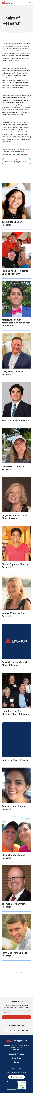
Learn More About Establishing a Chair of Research (16, 162)
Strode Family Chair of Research (13, 856)
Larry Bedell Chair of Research (12, 373)
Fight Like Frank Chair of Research (14, 954)
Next (21, 972)
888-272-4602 (17, 1049)
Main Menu (30, 2)
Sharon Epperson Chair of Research (15, 566)
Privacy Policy (16, 1069)
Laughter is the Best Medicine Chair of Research (16, 713)
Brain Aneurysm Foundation (9, 2)
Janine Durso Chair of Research (13, 468)
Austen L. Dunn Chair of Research (14, 808)
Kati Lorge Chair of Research (16, 760)
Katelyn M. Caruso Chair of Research (15, 615)
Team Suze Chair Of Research (12, 223)
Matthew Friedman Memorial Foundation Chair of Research (16, 322)
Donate (16, 1062)
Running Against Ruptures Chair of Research (15, 272)
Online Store (16, 1058)
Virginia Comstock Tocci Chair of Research (14, 517)
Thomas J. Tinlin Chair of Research (14, 905)
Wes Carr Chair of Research (16, 420)
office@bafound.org (16, 1047)
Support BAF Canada (16, 1054)
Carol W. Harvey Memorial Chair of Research (15, 664)
